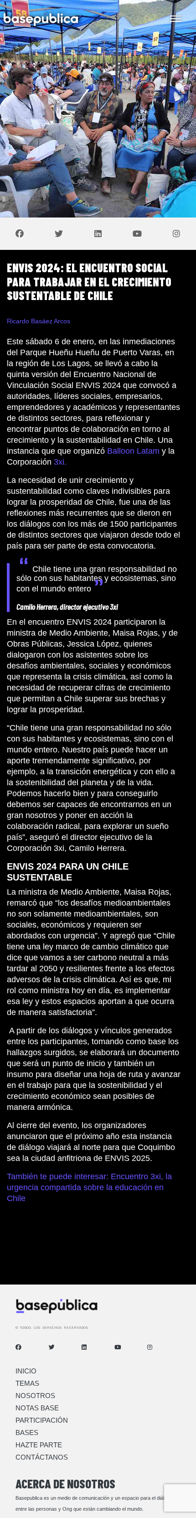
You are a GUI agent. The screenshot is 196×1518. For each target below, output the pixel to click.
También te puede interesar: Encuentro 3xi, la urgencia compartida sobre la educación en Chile (89, 1187)
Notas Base (37, 1407)
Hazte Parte (38, 1444)
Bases (26, 1432)
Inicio (25, 1370)
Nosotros (35, 1395)
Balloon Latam (133, 451)
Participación (41, 1420)
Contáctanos (41, 1457)
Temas (27, 1383)
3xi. (60, 461)
